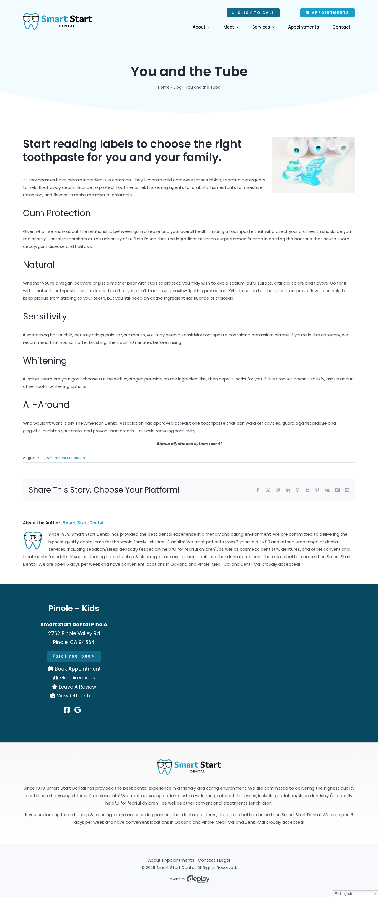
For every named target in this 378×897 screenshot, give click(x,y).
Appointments (179, 860)
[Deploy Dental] (198, 879)
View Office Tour (77, 695)
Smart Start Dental (83, 522)
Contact (207, 860)
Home (164, 87)
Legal (224, 860)
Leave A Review (77, 686)
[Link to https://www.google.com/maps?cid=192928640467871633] (77, 710)
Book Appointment (78, 668)
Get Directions (77, 677)
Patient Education (69, 457)
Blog (178, 87)
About (154, 860)
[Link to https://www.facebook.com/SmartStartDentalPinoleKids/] (67, 710)
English (345, 893)
